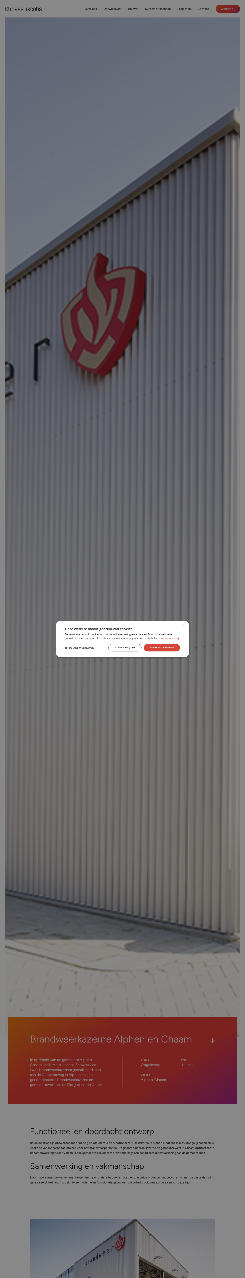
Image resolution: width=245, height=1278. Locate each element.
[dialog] (122, 639)
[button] (79, 648)
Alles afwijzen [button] (125, 647)
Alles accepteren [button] (162, 647)
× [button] (183, 624)
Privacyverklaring (169, 638)
